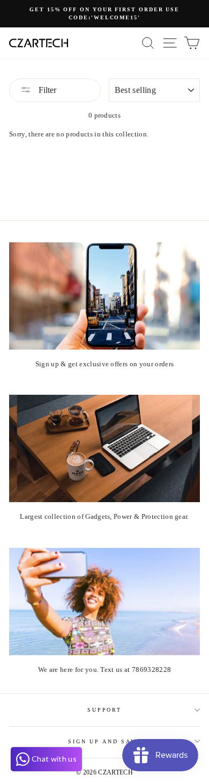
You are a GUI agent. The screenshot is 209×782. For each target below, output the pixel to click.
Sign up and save (104, 741)
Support (104, 710)
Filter (46, 90)
